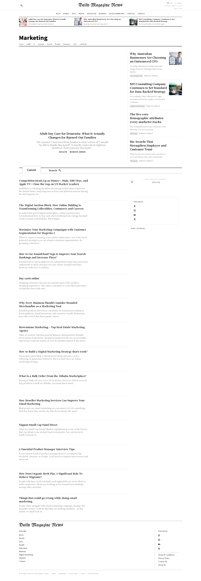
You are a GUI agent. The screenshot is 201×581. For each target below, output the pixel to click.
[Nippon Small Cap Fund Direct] (109, 432)
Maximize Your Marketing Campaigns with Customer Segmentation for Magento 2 (52, 231)
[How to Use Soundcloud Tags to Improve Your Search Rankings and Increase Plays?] (109, 261)
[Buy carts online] (109, 286)
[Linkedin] (134, 215)
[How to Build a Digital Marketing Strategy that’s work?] (109, 359)
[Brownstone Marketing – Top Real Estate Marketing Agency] (109, 334)
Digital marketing (137, 106)
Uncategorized (136, 76)
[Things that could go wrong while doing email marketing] (109, 505)
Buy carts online (29, 278)
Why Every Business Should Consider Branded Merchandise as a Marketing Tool (48, 304)
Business (133, 133)
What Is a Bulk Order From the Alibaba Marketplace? (52, 376)
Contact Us (162, 561)
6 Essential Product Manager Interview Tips (47, 449)
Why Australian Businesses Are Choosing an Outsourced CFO (102, 20)
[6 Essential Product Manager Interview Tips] (109, 456)
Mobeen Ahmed (78, 152)
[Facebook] (134, 206)
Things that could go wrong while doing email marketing (48, 499)
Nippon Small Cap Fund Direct (38, 424)
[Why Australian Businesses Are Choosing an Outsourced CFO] (78, 21)
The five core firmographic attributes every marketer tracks (146, 118)
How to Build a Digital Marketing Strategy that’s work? (53, 351)
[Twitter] (134, 219)
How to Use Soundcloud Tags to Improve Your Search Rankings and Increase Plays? (52, 255)
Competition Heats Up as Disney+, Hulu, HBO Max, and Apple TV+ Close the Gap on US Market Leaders (53, 182)
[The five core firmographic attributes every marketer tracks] (175, 118)
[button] (21, 5)
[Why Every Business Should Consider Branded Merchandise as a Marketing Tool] (109, 310)
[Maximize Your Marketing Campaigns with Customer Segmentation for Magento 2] (109, 237)
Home (133, 228)
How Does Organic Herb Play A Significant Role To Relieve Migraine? (50, 475)
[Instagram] (134, 210)
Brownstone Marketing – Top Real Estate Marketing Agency (52, 328)
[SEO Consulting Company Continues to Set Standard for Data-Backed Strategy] (133, 21)
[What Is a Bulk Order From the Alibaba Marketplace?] (109, 383)
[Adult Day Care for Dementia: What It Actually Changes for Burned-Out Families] (23, 21)
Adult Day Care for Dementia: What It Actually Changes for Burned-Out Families (47, 20)
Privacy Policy (164, 558)
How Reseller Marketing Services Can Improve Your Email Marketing (52, 401)
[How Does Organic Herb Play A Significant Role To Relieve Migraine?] (109, 481)
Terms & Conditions (166, 555)
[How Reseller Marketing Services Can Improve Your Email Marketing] (109, 408)
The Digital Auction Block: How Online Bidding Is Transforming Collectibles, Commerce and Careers (51, 206)
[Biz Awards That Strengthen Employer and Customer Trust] (175, 146)
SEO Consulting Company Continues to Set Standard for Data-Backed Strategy (157, 20)
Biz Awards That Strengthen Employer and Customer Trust (148, 145)
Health (63, 152)
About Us (162, 565)
